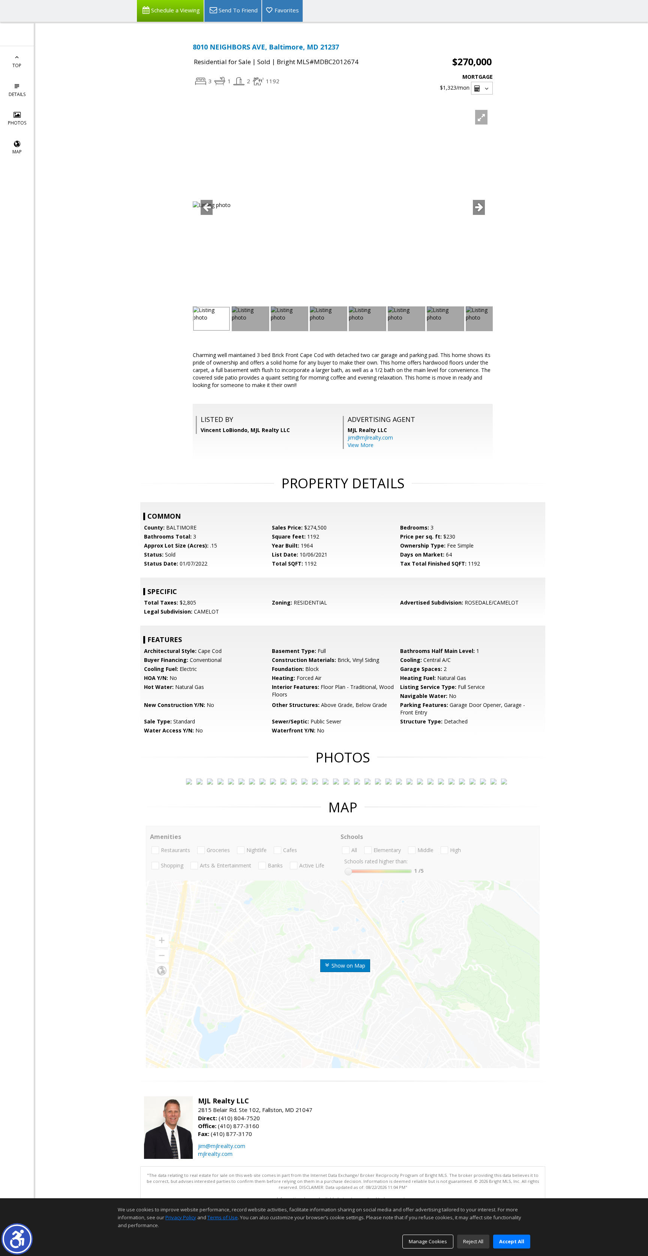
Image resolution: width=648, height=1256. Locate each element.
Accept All (511, 1241)
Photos (17, 123)
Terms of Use (222, 1217)
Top (16, 65)
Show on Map (347, 965)
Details (17, 94)
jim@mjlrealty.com (370, 437)
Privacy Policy (180, 1217)
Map (17, 152)
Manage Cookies (428, 1241)
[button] (17, 1238)
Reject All (473, 1241)
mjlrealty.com (215, 1153)
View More (361, 445)
